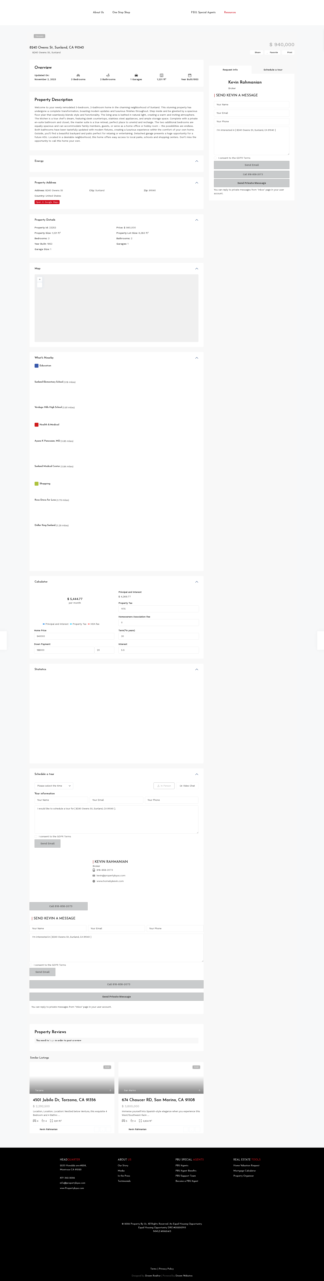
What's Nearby (44, 358)
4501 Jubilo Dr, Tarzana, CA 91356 (64, 1100)
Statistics (40, 669)
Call (60, 906)
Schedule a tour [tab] (273, 69)
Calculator (41, 581)
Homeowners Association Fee (134, 616)
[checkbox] (36, 836)
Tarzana (39, 1090)
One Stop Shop (121, 12)
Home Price (40, 630)
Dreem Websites (184, 1276)
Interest (122, 644)
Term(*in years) (126, 630)
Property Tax (125, 603)
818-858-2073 (105, 870)
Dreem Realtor (153, 1276)
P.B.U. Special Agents (203, 12)
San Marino (130, 1090)
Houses (39, 36)
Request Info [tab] (230, 69)
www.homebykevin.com (110, 881)
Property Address (45, 182)
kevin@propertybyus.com (111, 875)
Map (37, 268)
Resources (230, 12)
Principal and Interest (130, 592)
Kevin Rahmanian (49, 1129)
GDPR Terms (64, 836)
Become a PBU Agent (187, 1181)
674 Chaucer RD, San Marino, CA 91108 (158, 1100)
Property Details (45, 220)
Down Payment (42, 644)
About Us (98, 12)
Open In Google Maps (47, 202)
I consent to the (55, 836)
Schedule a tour (44, 774)
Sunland (56, 52)
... (59, 1115)
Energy (39, 161)
